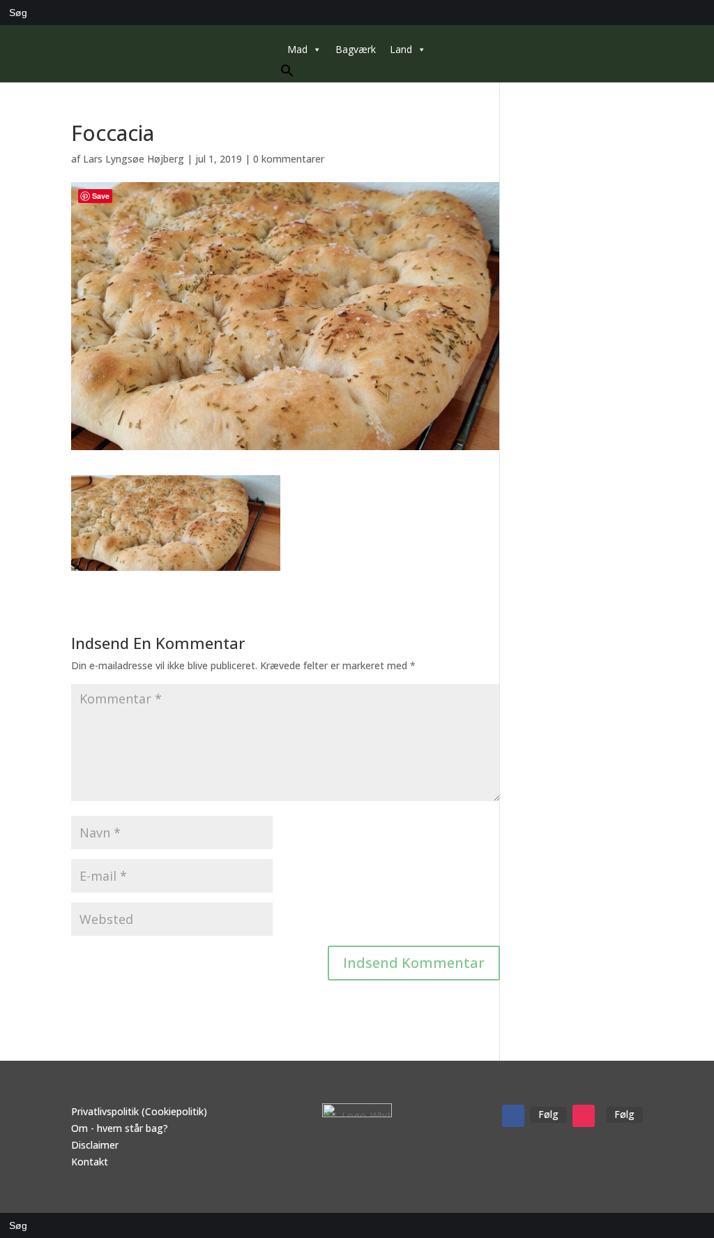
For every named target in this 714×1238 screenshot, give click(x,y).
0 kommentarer (288, 158)
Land (401, 49)
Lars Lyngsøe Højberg (133, 158)
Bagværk (355, 49)
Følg (548, 1114)
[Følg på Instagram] (583, 1116)
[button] (287, 73)
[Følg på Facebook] (513, 1116)
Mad (297, 49)
